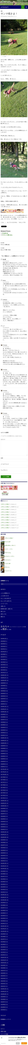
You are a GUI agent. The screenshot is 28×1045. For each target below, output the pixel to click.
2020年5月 (3, 693)
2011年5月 (3, 975)
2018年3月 (3, 761)
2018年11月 (3, 740)
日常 (1, 11)
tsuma (8, 16)
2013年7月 (3, 907)
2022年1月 (3, 649)
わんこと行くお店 (5, 601)
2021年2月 (3, 670)
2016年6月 (3, 816)
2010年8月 (3, 999)
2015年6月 (3, 847)
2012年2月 (3, 952)
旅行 (2, 611)
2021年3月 (3, 667)
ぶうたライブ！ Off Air (22, 0)
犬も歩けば (5, 233)
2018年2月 (3, 764)
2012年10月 (3, 931)
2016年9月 (3, 808)
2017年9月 (3, 777)
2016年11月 (3, 803)
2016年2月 (3, 826)
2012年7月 (3, 939)
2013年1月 (3, 923)
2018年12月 (3, 738)
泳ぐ (8, 629)
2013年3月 (3, 918)
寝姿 (1, 629)
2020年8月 (3, 685)
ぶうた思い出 (4, 595)
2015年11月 (3, 834)
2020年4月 (3, 696)
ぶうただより (4, 7)
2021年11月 (3, 651)
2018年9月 (3, 745)
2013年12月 (3, 894)
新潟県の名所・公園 (5, 608)
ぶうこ (11, 626)
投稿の (3, 1031)
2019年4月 (3, 727)
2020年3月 (3, 698)
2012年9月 (3, 934)
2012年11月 (3, 928)
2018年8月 (3, 748)
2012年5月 (3, 944)
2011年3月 (3, 981)
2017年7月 (3, 782)
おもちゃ (5, 626)
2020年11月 (3, 677)
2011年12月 (3, 957)
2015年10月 (3, 837)
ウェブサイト (4, 470)
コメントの (4, 1034)
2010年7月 (3, 1002)
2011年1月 (3, 986)
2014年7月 (3, 876)
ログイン (3, 1028)
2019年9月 (3, 714)
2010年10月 (3, 994)
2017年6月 (3, 785)
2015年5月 (3, 850)
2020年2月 (3, 701)
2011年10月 (3, 962)
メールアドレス (5, 464)
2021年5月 (3, 662)
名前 (2, 458)
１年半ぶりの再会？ (5, 504)
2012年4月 (3, 947)
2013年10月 (3, 900)
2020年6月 (3, 690)
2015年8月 (3, 842)
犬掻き (10, 629)
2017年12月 (3, 769)
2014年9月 (3, 871)
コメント (3, 439)
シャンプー (19, 626)
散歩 (5, 629)
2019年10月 (3, 711)
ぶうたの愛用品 (4, 593)
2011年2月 (3, 983)
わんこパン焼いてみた (6, 249)
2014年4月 (3, 884)
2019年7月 (3, 719)
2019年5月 (3, 724)
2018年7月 (3, 751)
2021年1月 (3, 672)
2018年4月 (3, 758)
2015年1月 (3, 860)
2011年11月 (3, 960)
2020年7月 (3, 688)
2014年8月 (3, 873)
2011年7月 (3, 970)
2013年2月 (3, 920)
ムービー (3, 603)
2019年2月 (3, 732)
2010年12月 (3, 988)
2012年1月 (3, 954)
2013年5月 (3, 913)
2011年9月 (3, 965)
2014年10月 (3, 868)
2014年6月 (3, 879)
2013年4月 (3, 915)
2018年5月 (3, 756)
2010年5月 (3, 1007)
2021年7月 (3, 656)
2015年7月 (3, 845)
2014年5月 (3, 881)
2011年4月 (3, 978)
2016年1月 (3, 829)
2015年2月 (3, 858)
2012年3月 (3, 949)
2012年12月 (3, 926)
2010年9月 (3, 996)
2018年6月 (3, 753)
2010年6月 (3, 1004)
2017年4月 (3, 790)
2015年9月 (3, 839)
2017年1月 (3, 798)
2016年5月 (3, 819)
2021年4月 (3, 664)
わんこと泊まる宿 (5, 598)
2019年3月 (3, 730)
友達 (25, 626)
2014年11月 (3, 866)
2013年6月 (3, 910)
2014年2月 (3, 889)
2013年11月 (3, 897)
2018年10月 (3, 743)
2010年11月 (3, 991)
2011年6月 (3, 973)
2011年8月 (3, 968)
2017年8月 (3, 779)
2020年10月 (3, 680)
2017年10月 (3, 774)
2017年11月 (3, 771)
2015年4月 (3, 853)
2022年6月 (3, 641)
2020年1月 (3, 704)
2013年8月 (3, 905)
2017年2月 (3, 795)
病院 (2, 616)
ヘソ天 (23, 626)
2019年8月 (3, 717)
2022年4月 (3, 643)
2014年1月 (3, 892)
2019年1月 (3, 735)
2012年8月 (3, 936)
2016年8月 (3, 811)
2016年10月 (3, 805)
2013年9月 (3, 902)
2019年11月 (3, 709)
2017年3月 (3, 792)
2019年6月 (3, 722)
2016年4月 (3, 821)
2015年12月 (3, 832)
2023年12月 (3, 638)
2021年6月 (3, 659)
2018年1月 (3, 766)
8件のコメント (14, 16)
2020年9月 (3, 683)
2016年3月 (3, 824)
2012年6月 (3, 941)
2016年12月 (3, 800)
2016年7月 (3, 813)
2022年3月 (3, 646)
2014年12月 (3, 863)
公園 (2, 606)
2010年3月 (3, 1009)
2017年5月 (3, 787)
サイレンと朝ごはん (7, 235)
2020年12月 (3, 675)
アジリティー (14, 626)
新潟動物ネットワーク (6, 1019)
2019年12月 (3, 706)
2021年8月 (3, 654)
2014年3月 (3, 887)
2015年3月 (3, 855)
